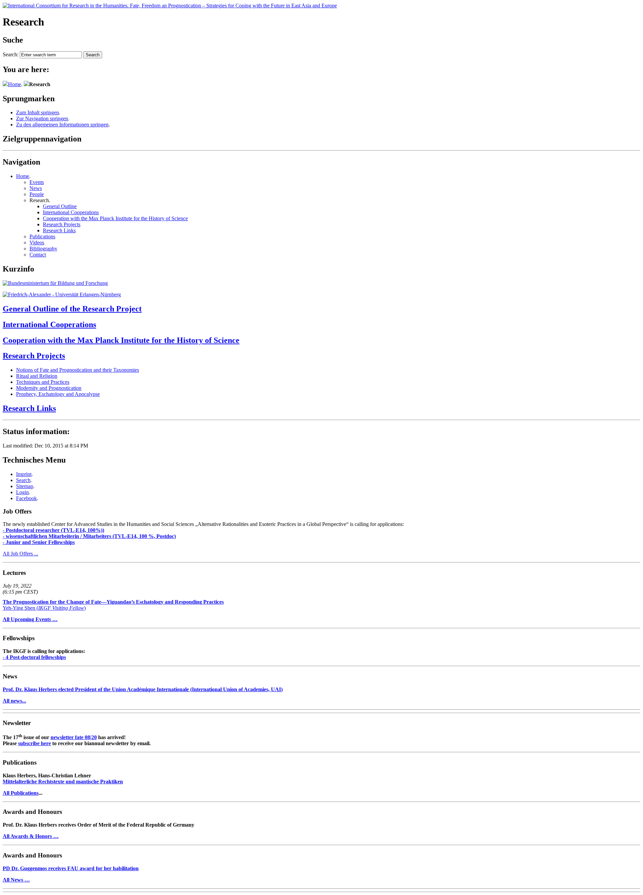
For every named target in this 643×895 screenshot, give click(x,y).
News (35, 188)
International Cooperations (71, 212)
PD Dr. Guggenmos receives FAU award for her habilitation (71, 868)
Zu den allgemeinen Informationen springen (62, 124)
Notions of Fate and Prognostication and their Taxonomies (77, 370)
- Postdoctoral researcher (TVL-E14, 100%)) (53, 530)
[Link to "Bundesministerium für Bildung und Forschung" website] (55, 283)
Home (14, 84)
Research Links (59, 230)
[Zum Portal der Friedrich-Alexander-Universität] (62, 294)
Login (22, 492)
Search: (10, 54)
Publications (42, 236)
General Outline (60, 206)
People (36, 194)
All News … (16, 880)
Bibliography (43, 248)
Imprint (23, 474)
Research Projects (61, 224)
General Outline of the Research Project (72, 308)
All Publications (21, 793)
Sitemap (24, 486)
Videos (36, 242)
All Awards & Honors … (31, 836)
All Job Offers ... (20, 553)
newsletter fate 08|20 (74, 737)
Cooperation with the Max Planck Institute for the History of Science (115, 218)
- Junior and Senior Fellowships (39, 542)
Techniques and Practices (42, 382)
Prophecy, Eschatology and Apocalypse (58, 394)
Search (23, 480)
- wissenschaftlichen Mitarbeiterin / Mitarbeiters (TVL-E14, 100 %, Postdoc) (89, 536)
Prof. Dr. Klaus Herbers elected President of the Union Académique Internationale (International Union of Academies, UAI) (143, 689)
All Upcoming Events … (30, 619)
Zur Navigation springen (42, 118)
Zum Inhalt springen (37, 112)
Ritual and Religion (36, 376)
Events (36, 182)
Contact (37, 254)
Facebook (26, 498)
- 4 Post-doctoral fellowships (34, 657)
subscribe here (34, 743)
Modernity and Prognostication (48, 388)
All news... (14, 701)
